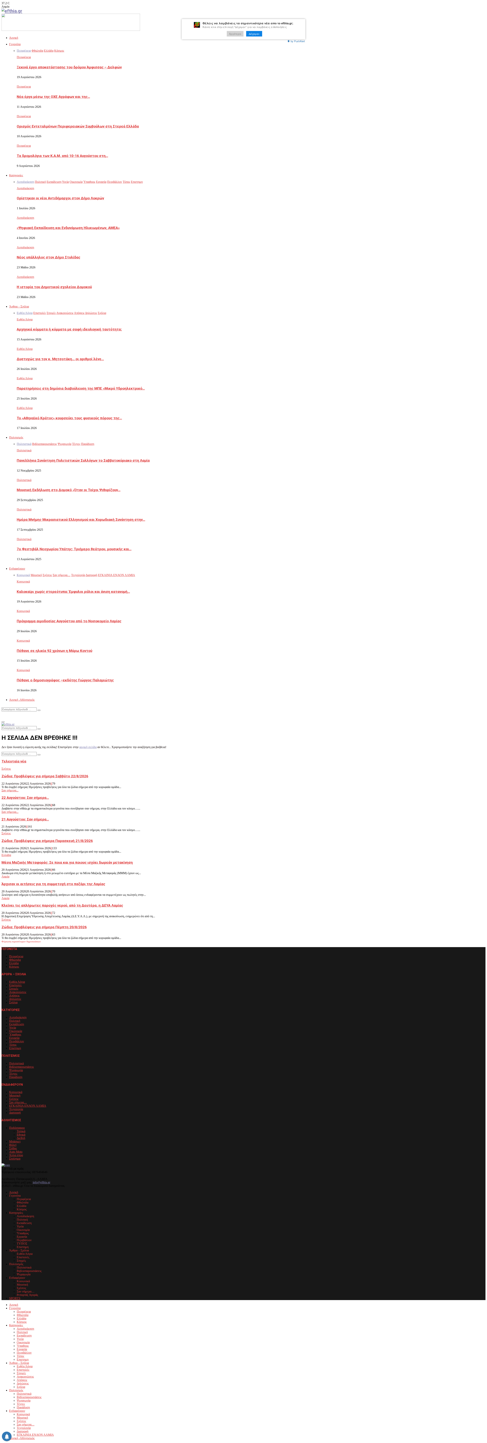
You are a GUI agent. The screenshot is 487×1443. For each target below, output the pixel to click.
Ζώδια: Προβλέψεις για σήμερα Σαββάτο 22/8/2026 (45, 776)
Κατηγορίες (16, 175)
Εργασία (14, 1037)
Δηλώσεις (15, 999)
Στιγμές (13, 988)
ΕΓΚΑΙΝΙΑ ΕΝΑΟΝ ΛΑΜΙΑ (27, 1105)
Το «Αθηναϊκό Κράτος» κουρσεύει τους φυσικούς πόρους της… (69, 418)
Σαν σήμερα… (18, 1102)
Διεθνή (21, 1138)
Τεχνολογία (16, 1109)
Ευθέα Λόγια (25, 319)
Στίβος (13, 1148)
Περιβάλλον (16, 1041)
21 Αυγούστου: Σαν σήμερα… (25, 819)
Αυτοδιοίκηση (25, 188)
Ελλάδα (6, 855)
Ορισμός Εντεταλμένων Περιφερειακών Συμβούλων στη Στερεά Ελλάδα (78, 126)
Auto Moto (15, 1151)
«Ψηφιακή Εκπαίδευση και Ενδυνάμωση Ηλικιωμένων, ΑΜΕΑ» (68, 228)
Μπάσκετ (15, 1141)
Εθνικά (21, 1134)
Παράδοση (15, 1077)
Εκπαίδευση (16, 1024)
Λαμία (5, 876)
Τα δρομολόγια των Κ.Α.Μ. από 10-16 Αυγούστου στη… (62, 156)
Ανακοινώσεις (17, 992)
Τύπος (13, 1044)
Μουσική (14, 1095)
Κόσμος (14, 966)
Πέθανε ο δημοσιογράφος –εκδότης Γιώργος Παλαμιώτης (65, 680)
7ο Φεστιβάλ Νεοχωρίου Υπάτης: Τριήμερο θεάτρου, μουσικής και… (74, 549)
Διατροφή (15, 1112)
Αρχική (13, 37)
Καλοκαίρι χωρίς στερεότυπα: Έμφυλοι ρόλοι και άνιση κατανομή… (73, 592)
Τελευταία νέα (14, 761)
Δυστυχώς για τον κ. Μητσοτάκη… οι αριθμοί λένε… (60, 359)
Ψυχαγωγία (16, 1070)
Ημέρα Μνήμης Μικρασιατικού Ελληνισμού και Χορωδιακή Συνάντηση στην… (81, 520)
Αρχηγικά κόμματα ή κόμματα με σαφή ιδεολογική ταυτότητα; (69, 329)
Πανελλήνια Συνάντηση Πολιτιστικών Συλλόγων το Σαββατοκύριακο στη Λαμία (83, 460)
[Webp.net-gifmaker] (71, 29)
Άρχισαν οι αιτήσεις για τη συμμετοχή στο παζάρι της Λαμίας (53, 884)
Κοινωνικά (23, 581)
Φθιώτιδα (15, 959)
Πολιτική (14, 1020)
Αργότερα (235, 34)
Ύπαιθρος (15, 1034)
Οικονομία (15, 1031)
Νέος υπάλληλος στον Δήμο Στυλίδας (48, 257)
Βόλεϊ (12, 1144)
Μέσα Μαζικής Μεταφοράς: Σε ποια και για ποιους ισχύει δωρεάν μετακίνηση (67, 862)
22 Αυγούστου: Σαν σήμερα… (25, 798)
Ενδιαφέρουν (17, 568)
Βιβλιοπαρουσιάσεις (21, 1066)
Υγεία (12, 1027)
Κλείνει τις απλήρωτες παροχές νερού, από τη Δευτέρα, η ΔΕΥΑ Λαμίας (62, 905)
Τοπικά (21, 1131)
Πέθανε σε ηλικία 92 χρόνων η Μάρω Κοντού (54, 651)
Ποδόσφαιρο (17, 1127)
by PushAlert (298, 41)
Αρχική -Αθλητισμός (22, 699)
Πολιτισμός (16, 437)
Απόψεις (14, 995)
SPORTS (14, 1298)
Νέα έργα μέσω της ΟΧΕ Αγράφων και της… (53, 97)
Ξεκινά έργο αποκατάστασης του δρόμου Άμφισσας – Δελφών (69, 67)
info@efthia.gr (41, 1182)
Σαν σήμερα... (10, 790)
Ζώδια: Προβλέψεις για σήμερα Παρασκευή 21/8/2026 (47, 841)
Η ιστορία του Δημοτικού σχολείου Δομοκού (54, 287)
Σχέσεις (6, 768)
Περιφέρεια (24, 57)
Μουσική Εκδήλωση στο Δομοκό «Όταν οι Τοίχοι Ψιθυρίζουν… (68, 490)
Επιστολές (15, 985)
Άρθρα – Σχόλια (19, 306)
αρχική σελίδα (88, 747)
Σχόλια (13, 1002)
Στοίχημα (14, 1158)
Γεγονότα (15, 44)
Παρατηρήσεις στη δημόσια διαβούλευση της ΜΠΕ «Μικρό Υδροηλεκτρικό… (81, 388)
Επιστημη (15, 1048)
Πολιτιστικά (24, 450)
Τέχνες (13, 1073)
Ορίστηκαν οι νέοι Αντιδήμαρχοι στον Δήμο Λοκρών (60, 198)
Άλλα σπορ (16, 1155)
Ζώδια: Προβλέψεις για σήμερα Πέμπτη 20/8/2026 (44, 927)
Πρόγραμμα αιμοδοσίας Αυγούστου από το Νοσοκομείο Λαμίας (69, 621)
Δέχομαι (254, 34)
